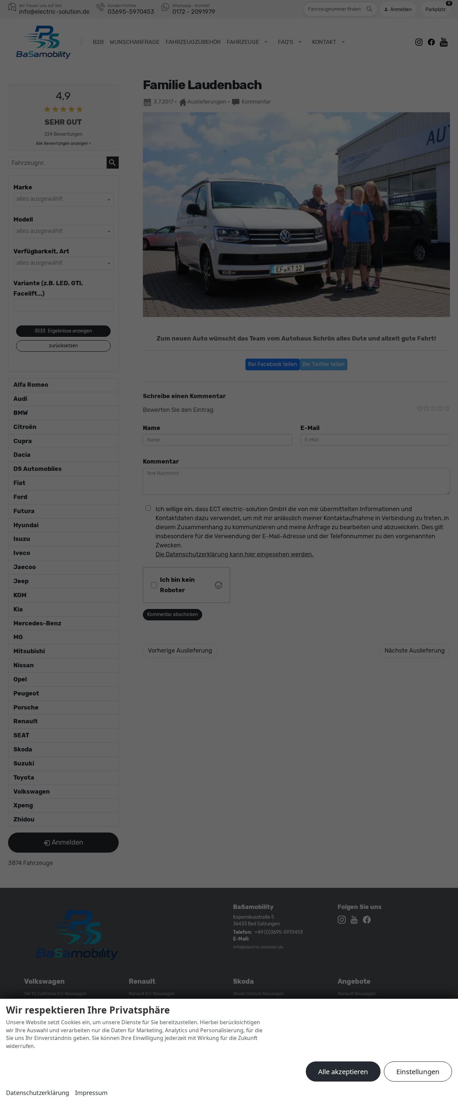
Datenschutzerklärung (37, 1093)
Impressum (91, 1093)
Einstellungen (418, 1071)
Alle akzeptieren (343, 1071)
